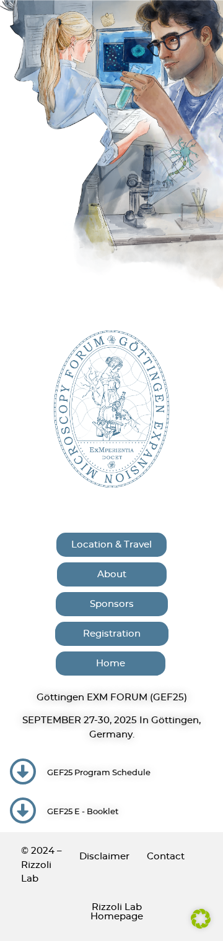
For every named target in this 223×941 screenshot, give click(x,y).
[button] (200, 918)
